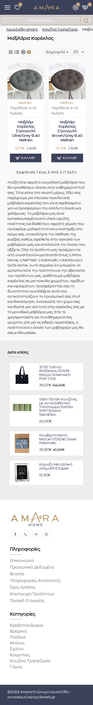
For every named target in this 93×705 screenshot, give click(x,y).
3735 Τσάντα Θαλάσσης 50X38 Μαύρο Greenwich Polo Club (55, 373)
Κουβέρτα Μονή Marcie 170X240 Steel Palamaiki (57, 439)
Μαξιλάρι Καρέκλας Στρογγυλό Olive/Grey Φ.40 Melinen (26, 131)
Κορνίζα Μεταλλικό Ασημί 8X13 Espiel (55, 466)
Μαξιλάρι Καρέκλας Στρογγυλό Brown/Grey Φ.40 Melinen (67, 131)
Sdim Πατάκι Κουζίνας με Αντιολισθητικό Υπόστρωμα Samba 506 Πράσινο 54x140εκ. (58, 407)
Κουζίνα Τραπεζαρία (60, 29)
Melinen (25, 103)
